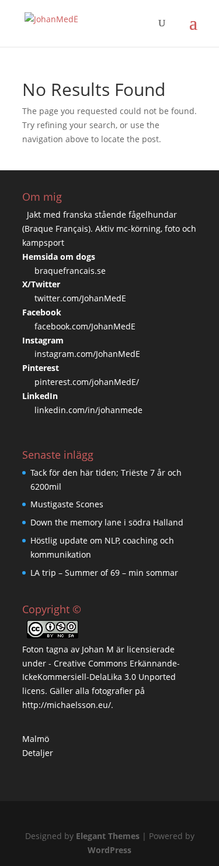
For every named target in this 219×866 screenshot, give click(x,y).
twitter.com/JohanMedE (80, 298)
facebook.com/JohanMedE (84, 326)
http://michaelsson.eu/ (66, 704)
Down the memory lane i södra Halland (106, 522)
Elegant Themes (108, 835)
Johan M (98, 649)
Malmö (35, 738)
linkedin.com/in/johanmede (88, 409)
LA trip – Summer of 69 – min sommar (104, 572)
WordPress (109, 849)
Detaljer (37, 752)
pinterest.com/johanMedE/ (86, 381)
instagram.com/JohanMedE (87, 353)
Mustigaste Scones (66, 504)
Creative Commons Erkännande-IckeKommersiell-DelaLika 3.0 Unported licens (101, 677)
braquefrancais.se (70, 270)
